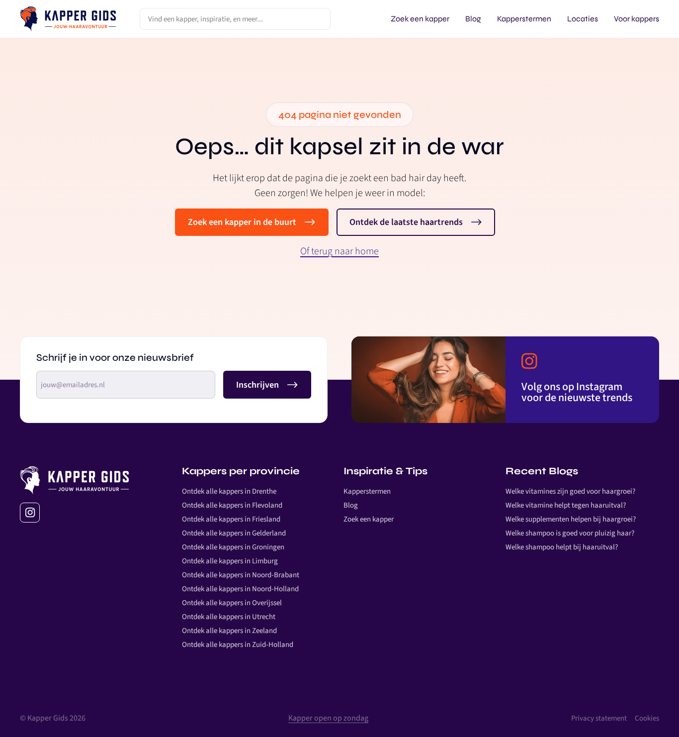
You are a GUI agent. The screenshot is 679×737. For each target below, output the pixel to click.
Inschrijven (257, 384)
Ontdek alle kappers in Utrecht (228, 617)
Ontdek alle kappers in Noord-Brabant (240, 575)
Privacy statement (599, 718)
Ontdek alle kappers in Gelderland (234, 533)
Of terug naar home (339, 251)
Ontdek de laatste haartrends (406, 222)
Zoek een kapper (368, 519)
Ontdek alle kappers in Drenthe (229, 491)
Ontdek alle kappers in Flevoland (232, 505)
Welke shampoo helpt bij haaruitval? (562, 547)
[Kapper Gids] (68, 18)
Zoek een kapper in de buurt (242, 222)
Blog (350, 505)
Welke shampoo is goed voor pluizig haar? (570, 533)
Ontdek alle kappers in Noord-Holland (240, 589)
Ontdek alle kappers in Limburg (230, 561)
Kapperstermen (367, 491)
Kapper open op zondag (328, 718)
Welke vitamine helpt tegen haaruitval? (566, 505)
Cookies (647, 718)
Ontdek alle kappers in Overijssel (232, 603)
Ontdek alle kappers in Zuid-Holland (237, 644)
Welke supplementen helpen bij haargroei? (571, 519)
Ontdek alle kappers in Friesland (231, 519)
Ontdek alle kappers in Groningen (233, 547)
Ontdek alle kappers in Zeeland (229, 631)
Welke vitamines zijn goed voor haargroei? (570, 491)
